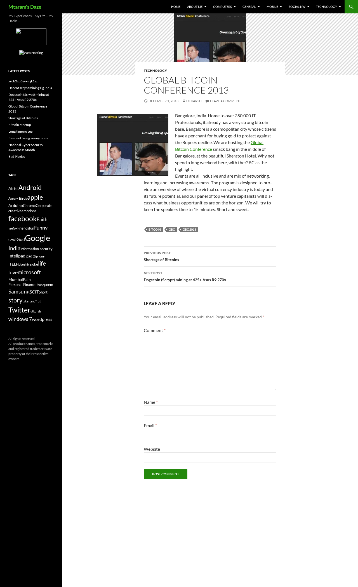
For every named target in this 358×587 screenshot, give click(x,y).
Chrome (29, 206)
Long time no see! (21, 131)
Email (150, 425)
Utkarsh (194, 101)
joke (34, 264)
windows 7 (20, 319)
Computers (222, 6)
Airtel (13, 188)
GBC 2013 (189, 229)
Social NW (297, 6)
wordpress (42, 319)
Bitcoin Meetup (19, 125)
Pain (27, 279)
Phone (40, 285)
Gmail (12, 240)
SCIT (34, 291)
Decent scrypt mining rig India (30, 88)
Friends (23, 228)
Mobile (272, 6)
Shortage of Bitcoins (161, 256)
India (14, 248)
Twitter (19, 310)
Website (152, 449)
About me (194, 6)
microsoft (29, 272)
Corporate (44, 206)
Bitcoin (155, 229)
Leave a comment (225, 101)
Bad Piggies (16, 156)
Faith (42, 219)
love (13, 272)
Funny (41, 228)
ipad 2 (30, 256)
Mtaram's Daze (24, 7)
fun (31, 228)
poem (48, 285)
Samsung (19, 291)
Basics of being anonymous (28, 138)
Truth (38, 301)
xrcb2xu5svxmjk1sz (23, 81)
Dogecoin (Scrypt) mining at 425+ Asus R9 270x (185, 276)
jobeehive (24, 264)
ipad (21, 255)
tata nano (28, 301)
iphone (39, 256)
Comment (155, 330)
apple (35, 197)
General (249, 6)
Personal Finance (22, 285)
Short (43, 292)
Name (151, 402)
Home (175, 6)
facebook (22, 218)
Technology (326, 6)
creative (15, 211)
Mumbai (15, 279)
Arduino (15, 205)
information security (36, 249)
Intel (12, 255)
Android (30, 187)
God (21, 239)
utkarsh (35, 311)
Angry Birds (17, 198)
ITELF (13, 264)
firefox (12, 228)
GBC (172, 229)
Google (37, 238)
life (42, 263)
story (15, 300)
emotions (29, 211)
